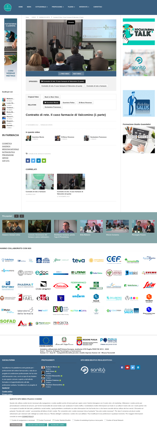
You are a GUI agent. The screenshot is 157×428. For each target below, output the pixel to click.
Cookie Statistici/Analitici (62, 420)
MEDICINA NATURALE (10, 149)
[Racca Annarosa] (4, 117)
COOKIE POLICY (28, 416)
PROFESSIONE (57, 7)
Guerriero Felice (68, 102)
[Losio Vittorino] (4, 104)
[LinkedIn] (138, 367)
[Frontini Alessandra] (43, 377)
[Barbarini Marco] (43, 368)
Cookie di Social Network (115, 420)
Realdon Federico (52, 380)
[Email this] (44, 160)
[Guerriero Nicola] (28, 138)
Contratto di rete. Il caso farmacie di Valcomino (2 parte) (62, 86)
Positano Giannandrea (54, 385)
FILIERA (70, 7)
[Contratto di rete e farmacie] (40, 181)
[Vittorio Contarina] (117, 226)
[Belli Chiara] (43, 372)
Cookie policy (7, 391)
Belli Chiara (50, 371)
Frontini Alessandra (53, 376)
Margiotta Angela (11, 121)
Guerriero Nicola (52, 102)
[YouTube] (127, 367)
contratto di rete (32, 154)
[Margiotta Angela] (4, 122)
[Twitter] (133, 367)
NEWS (29, 7)
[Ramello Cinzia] (4, 126)
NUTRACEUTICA (8, 152)
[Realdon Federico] (43, 381)
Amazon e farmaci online (11, 235)
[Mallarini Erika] (4, 99)
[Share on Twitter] (33, 160)
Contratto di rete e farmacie (96, 86)
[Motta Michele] (4, 113)
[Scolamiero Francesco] (86, 138)
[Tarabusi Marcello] (4, 108)
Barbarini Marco (51, 367)
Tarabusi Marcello (11, 107)
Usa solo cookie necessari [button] (36, 425)
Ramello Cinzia (11, 125)
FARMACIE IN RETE (46, 125)
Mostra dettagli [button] (16, 425)
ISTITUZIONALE (40, 7)
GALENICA (6, 146)
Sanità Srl (5, 388)
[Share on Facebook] (28, 160)
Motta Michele (11, 112)
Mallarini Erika (11, 98)
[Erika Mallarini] (91, 226)
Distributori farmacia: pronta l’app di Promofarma (64, 236)
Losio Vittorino (11, 103)
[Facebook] (122, 367)
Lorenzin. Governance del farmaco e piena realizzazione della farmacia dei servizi (39, 236)
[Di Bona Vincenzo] (57, 138)
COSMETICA (7, 143)
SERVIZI (5, 158)
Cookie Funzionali (45, 420)
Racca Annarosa (11, 116)
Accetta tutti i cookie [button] (57, 425)
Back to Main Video (52, 97)
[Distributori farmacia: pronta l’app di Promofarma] (65, 226)
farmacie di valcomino (44, 154)
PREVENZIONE (8, 155)
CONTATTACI (97, 7)
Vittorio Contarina (112, 235)
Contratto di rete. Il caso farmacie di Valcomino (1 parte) (63, 81)
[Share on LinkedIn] (38, 160)
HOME (21, 7)
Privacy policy (7, 394)
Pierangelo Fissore (139, 235)
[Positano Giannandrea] (43, 385)
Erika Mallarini (85, 235)
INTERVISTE (83, 7)
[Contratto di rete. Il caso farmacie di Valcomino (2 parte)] (71, 181)
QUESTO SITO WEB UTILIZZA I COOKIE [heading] (26, 399)
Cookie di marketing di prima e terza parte (88, 420)
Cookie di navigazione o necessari (23, 420)
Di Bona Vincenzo (85, 102)
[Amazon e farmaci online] (13, 226)
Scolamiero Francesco (53, 107)
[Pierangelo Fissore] (143, 226)
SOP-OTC (6, 161)
